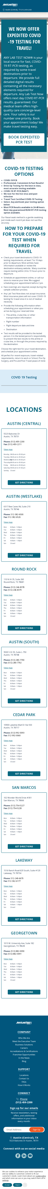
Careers (24, 1048)
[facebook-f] (17, 1155)
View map (8, 449)
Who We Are (24, 1038)
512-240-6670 (17, 878)
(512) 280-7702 (15, 662)
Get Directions (24, 482)
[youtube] (30, 1155)
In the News (24, 1058)
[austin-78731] (10, 5)
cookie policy (41, 1176)
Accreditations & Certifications (24, 1051)
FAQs (24, 1081)
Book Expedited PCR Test (24, 140)
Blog (24, 1061)
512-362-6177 (14, 881)
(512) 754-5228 (15, 808)
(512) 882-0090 (17, 951)
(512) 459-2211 (15, 444)
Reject (18, 1185)
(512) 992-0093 (17, 732)
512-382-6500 (17, 514)
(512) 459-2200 (26, 10)
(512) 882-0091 (15, 953)
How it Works (24, 1085)
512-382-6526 (14, 517)
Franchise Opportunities (24, 1054)
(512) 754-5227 (17, 805)
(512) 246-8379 (15, 590)
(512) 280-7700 (17, 660)
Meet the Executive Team (24, 1041)
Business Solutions (24, 1044)
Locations (24, 1075)
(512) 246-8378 (17, 587)
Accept (7, 1185)
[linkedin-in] (24, 1155)
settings (5, 1180)
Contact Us (24, 1078)
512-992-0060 (14, 735)
